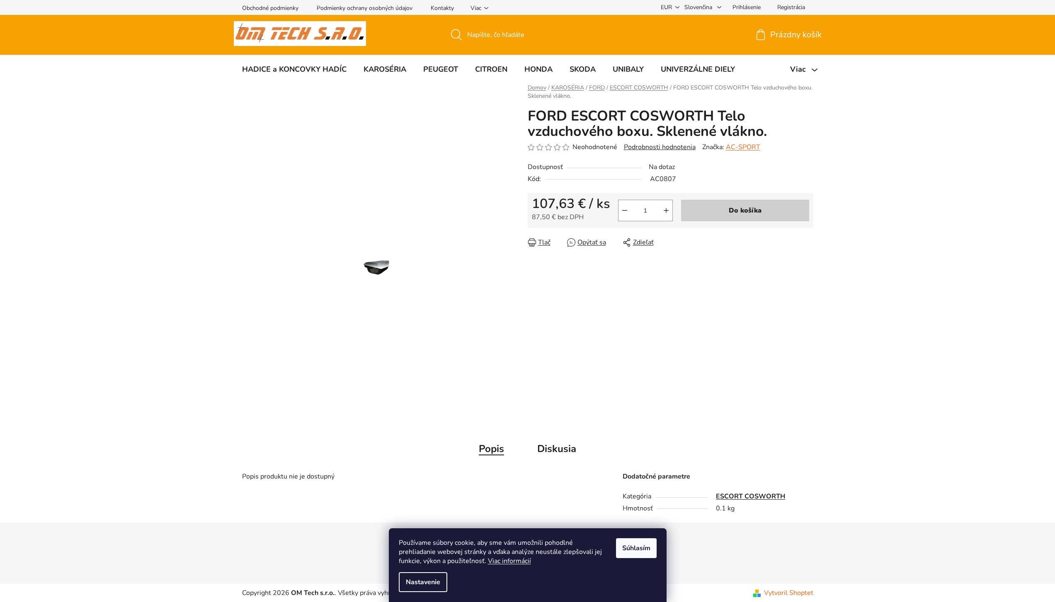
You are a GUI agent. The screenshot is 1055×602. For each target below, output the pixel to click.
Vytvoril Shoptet (788, 592)
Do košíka (745, 210)
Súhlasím (636, 548)
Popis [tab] (491, 448)
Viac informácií (509, 561)
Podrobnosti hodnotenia (660, 147)
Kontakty (442, 8)
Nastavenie (423, 582)
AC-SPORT (743, 147)
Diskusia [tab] (556, 448)
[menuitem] (294, 69)
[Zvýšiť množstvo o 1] (666, 210)
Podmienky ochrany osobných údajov (364, 8)
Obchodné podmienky (270, 8)
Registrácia (791, 7)
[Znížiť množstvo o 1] (624, 210)
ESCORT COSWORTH (750, 496)
